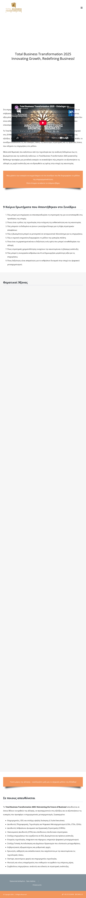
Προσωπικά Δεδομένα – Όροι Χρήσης (22, 881)
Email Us (80, 894)
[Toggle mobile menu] (82, 8)
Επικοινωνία (37, 885)
